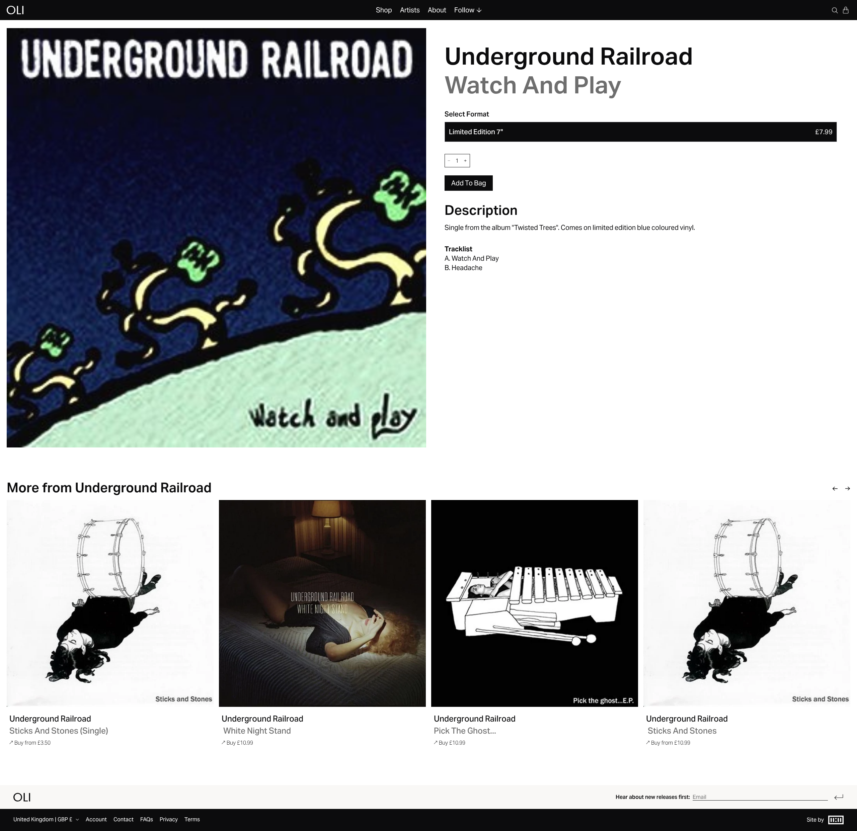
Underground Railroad (569, 55)
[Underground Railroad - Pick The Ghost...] (534, 603)
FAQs (146, 819)
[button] (845, 10)
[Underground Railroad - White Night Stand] (322, 603)
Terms (192, 819)
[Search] (835, 10)
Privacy (169, 819)
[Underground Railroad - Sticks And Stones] (746, 603)
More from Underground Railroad (109, 487)
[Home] (21, 797)
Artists (410, 10)
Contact (123, 819)
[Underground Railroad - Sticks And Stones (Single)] (110, 603)
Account (96, 819)
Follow (464, 10)
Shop (384, 10)
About (437, 10)
